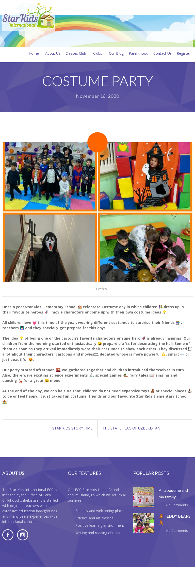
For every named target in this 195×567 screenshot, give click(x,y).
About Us (52, 53)
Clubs (97, 53)
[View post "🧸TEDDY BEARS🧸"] (143, 523)
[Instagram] (22, 539)
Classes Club (76, 53)
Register (183, 53)
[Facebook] (7, 539)
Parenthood (138, 53)
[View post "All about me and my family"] (143, 497)
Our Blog (116, 53)
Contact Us (162, 53)
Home (34, 53)
